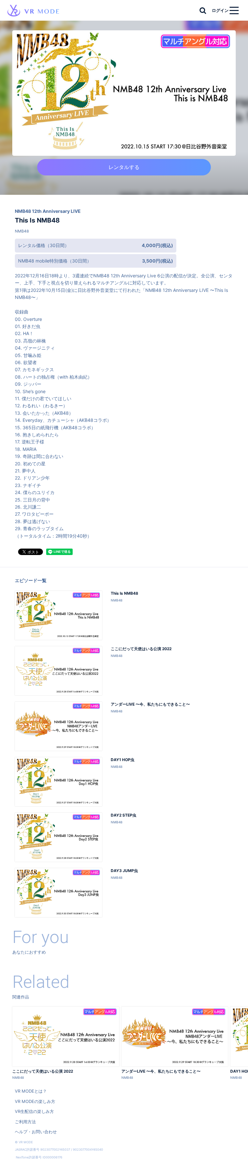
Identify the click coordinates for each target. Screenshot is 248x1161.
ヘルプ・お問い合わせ (36, 1131)
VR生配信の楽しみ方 (34, 1111)
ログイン (220, 10)
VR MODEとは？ (31, 1091)
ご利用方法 (25, 1121)
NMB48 (22, 231)
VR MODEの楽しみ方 (35, 1101)
